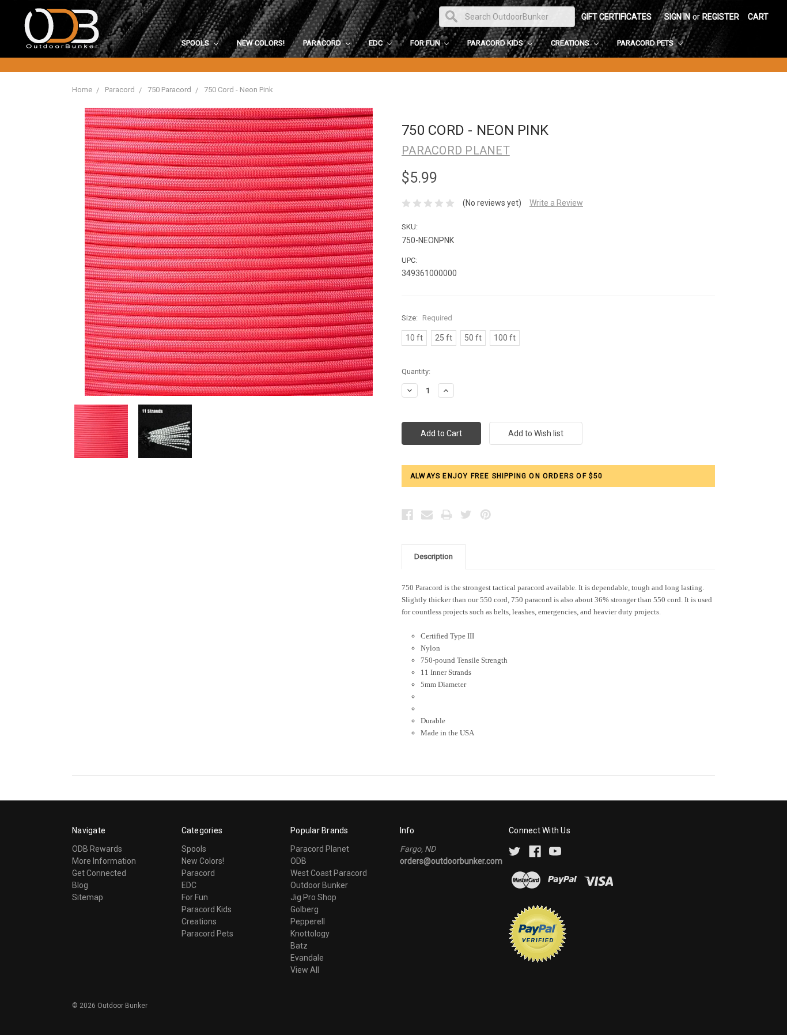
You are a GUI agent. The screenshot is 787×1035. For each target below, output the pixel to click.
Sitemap (87, 897)
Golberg (304, 909)
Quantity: (416, 371)
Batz (299, 945)
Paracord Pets (646, 43)
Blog (80, 885)
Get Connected (99, 873)
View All (304, 969)
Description (433, 556)
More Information (104, 861)
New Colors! (261, 43)
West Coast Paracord (328, 873)
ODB (298, 861)
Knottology (310, 933)
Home (82, 89)
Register (720, 16)
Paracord (323, 43)
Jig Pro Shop (313, 897)
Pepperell (307, 921)
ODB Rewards (97, 848)
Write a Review (556, 202)
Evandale (307, 957)
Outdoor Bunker (319, 885)
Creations (571, 43)
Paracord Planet (319, 848)
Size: (427, 317)
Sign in (677, 16)
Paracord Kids (496, 43)
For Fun (426, 43)
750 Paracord (169, 89)
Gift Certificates (616, 16)
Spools (196, 43)
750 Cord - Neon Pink (238, 89)
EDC (376, 43)
